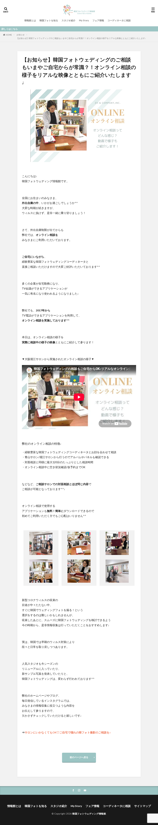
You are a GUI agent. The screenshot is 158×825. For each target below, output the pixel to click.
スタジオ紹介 (68, 20)
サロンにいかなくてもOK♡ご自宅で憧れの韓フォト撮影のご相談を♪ (68, 732)
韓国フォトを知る (49, 20)
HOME (9, 35)
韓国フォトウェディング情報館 (89, 813)
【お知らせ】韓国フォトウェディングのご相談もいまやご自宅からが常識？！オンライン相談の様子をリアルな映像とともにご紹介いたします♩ (82, 38)
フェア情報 (98, 20)
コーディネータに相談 (119, 20)
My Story (84, 20)
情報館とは (30, 20)
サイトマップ (142, 806)
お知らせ (21, 34)
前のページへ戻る (79, 757)
